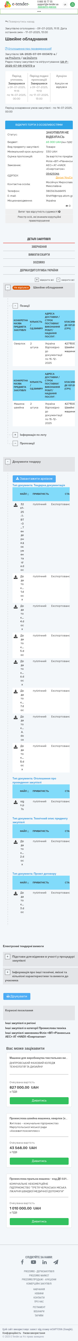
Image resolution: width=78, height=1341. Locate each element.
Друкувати (18, 996)
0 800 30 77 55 (44, 1)
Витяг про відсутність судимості (38, 211)
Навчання (39, 1289)
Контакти (39, 1297)
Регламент (39, 1307)
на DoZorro (30, 57)
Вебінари (39, 1311)
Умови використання (34, 1333)
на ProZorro (13, 57)
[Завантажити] (16, 505)
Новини (39, 1293)
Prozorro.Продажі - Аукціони (39, 1279)
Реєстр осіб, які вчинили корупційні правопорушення (39, 218)
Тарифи (39, 1315)
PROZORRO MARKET (39, 1275)
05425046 (52, 173)
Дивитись (39, 1100)
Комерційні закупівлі (39, 1283)
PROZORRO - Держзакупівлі (39, 1271)
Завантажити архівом (35, 479)
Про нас (39, 1301)
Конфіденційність (11, 1333)
